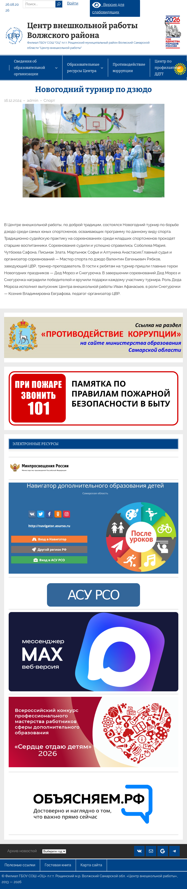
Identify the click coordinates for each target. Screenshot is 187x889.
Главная (4, 67)
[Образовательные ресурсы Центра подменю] (102, 67)
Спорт (49, 100)
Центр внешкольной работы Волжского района (82, 30)
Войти (72, 3)
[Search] (58, 4)
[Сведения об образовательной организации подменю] (56, 67)
